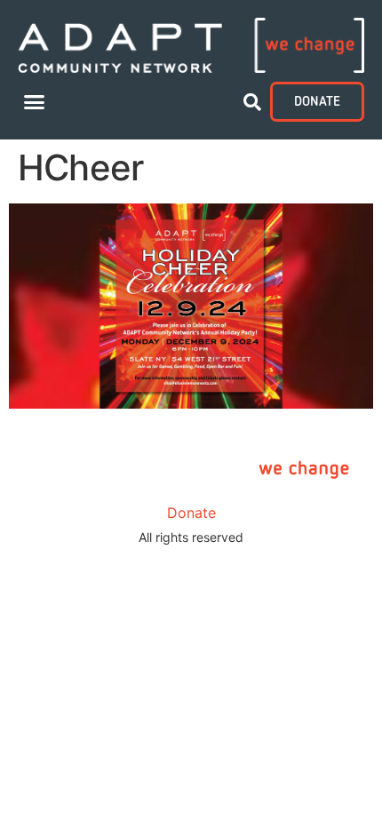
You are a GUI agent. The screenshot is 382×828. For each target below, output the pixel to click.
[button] (35, 102)
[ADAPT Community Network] (191, 45)
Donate (191, 512)
